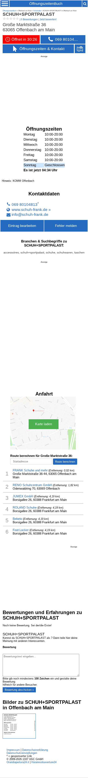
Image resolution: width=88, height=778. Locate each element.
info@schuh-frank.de (30, 214)
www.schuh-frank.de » (31, 209)
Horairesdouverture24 (43, 762)
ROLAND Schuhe (25, 507)
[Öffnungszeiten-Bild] (19, 737)
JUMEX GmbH (23, 496)
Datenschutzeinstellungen (22, 752)
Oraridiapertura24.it (18, 762)
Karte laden (43, 424)
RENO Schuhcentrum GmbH (32, 485)
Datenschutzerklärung (35, 749)
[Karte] (80, 48)
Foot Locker (21, 530)
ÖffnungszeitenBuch (45, 4)
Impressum (13, 749)
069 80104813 (24, 204)
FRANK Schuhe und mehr (30, 470)
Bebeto (17, 518)
